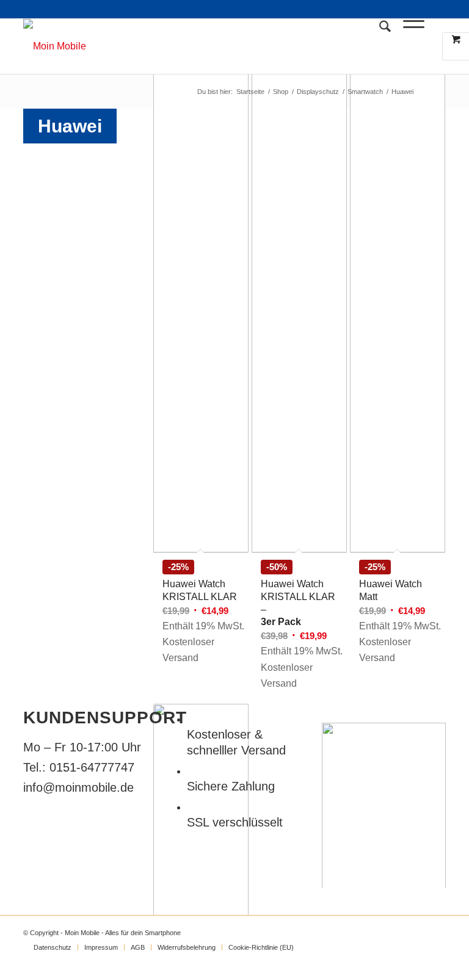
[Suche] (379, 46)
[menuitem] (379, 46)
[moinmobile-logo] (54, 46)
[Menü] (407, 46)
